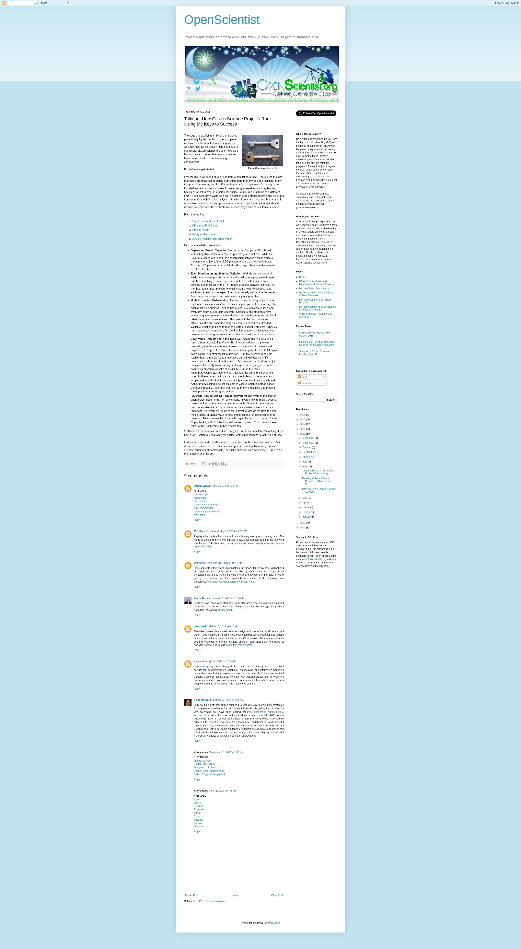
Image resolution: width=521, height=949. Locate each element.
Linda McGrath (202, 700)
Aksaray (198, 819)
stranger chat (224, 610)
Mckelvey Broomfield (206, 531)
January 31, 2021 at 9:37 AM (227, 598)
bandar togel (201, 494)
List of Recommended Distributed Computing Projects (317, 308)
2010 (303, 527)
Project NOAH (200, 229)
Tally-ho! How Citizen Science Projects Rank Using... (318, 472)
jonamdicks (200, 661)
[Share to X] (218, 464)
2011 (303, 523)
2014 (303, 424)
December (309, 437)
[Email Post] (204, 463)
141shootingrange (204, 666)
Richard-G (271, 168)
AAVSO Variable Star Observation (212, 238)
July (305, 461)
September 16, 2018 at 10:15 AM (224, 563)
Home (234, 895)
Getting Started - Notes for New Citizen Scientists (316, 294)
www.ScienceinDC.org (313, 559)
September (309, 452)
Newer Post (191, 895)
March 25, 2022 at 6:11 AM (223, 626)
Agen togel (200, 497)
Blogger (275, 923)
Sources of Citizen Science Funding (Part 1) (314, 353)
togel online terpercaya (206, 504)
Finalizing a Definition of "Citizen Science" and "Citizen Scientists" (317, 343)
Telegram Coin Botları (206, 767)
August (307, 457)
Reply (197, 519)
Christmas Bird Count (205, 225)
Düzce (197, 802)
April (305, 502)
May (305, 497)
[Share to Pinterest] (226, 464)
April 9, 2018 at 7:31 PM (225, 485)
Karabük (198, 806)
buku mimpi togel (203, 508)
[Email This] (211, 464)
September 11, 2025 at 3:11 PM (226, 752)
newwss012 (201, 626)
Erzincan (199, 809)
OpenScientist (222, 19)
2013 (303, 429)
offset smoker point (241, 645)
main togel (200, 515)
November (309, 442)
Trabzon (198, 823)
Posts (304, 376)
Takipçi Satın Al (202, 760)
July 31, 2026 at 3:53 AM (222, 790)
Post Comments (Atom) (212, 901)
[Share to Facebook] (222, 464)
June (306, 466)
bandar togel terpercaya (207, 511)
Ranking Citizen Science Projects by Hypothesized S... (317, 481)
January (307, 516)
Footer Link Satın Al (204, 764)
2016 (303, 414)
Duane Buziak (202, 598)
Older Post (277, 895)
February (308, 512)
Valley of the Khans (203, 234)
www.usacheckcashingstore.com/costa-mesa (230, 581)
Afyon (197, 799)
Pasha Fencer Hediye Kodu (209, 771)
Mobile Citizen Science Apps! (315, 288)
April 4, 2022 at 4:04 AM (222, 661)
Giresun (198, 826)
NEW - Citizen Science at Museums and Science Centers (316, 283)
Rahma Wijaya (202, 485)
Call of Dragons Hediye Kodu (210, 774)
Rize (196, 816)
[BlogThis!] (214, 464)
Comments (307, 383)
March (306, 507)
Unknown (199, 563)
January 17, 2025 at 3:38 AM (228, 700)
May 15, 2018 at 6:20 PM (233, 531)
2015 (303, 419)
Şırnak (197, 812)
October (307, 447)
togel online (200, 501)
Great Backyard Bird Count (208, 221)
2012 (303, 433)
